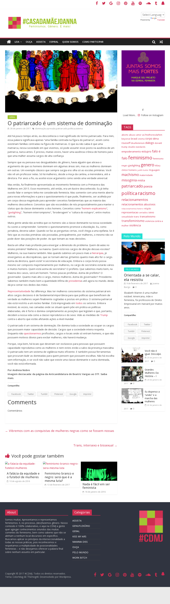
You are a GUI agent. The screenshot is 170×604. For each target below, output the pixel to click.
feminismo (140, 157)
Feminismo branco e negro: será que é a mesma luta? (59, 476)
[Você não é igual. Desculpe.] (132, 349)
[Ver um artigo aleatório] (161, 41)
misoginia (129, 180)
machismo (130, 174)
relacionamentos (135, 199)
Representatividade (19, 291)
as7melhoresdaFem (152, 134)
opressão (51, 128)
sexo (151, 212)
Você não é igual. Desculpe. (153, 352)
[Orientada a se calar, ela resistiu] (143, 243)
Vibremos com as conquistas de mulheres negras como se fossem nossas (59, 431)
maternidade (146, 175)
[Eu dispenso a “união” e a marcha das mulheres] (132, 390)
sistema (79, 128)
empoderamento (131, 151)
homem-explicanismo (94, 208)
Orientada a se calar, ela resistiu (142, 277)
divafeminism (138, 143)
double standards (136, 147)
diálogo (149, 143)
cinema (141, 138)
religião (147, 208)
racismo (146, 193)
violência (135, 225)
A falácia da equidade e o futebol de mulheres (23, 475)
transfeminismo (133, 221)
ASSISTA (40, 41)
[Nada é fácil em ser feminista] (99, 463)
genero (147, 164)
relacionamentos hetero (132, 209)
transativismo (147, 216)
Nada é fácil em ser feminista (96, 486)
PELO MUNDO (132, 269)
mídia (141, 180)
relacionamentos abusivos (138, 204)
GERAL (12, 117)
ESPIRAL (53, 41)
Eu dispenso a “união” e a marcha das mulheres (152, 396)
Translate (161, 20)
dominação (40, 128)
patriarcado (61, 128)
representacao (130, 212)
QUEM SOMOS (70, 41)
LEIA (17, 41)
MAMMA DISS (80, 541)
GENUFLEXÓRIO (81, 525)
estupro (146, 151)
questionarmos (32, 333)
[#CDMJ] (42, 14)
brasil (134, 138)
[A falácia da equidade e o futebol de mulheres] (23, 463)
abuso (132, 134)
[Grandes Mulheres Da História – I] (132, 368)
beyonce (126, 138)
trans (136, 216)
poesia (148, 186)
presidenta (75, 280)
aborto (125, 134)
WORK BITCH (79, 557)
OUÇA (29, 41)
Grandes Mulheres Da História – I (152, 373)
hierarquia (97, 253)
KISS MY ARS (79, 536)
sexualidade (127, 216)
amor (138, 134)
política (71, 128)
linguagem (154, 169)
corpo (148, 138)
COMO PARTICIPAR (92, 41)
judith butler (143, 170)
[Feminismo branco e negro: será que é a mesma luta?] (61, 463)
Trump (104, 315)
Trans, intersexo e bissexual (95, 445)
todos (79, 303)
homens (132, 169)
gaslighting (14, 212)
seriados (143, 212)
